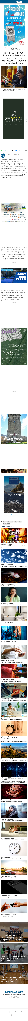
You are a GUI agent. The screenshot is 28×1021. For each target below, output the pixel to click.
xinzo (4, 521)
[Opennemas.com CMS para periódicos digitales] (15, 1013)
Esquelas (22, 1004)
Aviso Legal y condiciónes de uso (11, 1004)
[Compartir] (1, 150)
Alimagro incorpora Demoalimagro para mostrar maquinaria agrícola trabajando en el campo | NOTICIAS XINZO (13, 938)
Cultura (20, 521)
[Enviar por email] (26, 150)
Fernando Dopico (6, 523)
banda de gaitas (10, 521)
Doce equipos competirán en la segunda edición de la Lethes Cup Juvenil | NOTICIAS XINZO (13, 958)
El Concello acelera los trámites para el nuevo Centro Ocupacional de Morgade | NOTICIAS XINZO (13, 980)
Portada (9, 1002)
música (15, 521)
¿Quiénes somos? (16, 1002)
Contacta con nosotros (14, 1006)
